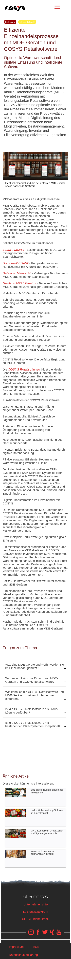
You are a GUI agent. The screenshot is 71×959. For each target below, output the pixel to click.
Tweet (35, 143)
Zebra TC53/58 (13, 249)
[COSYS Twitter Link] (45, 933)
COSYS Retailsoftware (24, 369)
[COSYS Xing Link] (51, 933)
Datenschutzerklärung (23, 955)
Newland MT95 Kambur (19, 283)
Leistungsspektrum (35, 911)
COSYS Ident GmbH (35, 919)
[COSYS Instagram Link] (31, 933)
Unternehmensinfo (35, 904)
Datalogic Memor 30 (17, 273)
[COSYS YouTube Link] (58, 933)
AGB (36, 946)
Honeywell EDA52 (16, 263)
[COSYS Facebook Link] (38, 933)
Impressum (16, 946)
